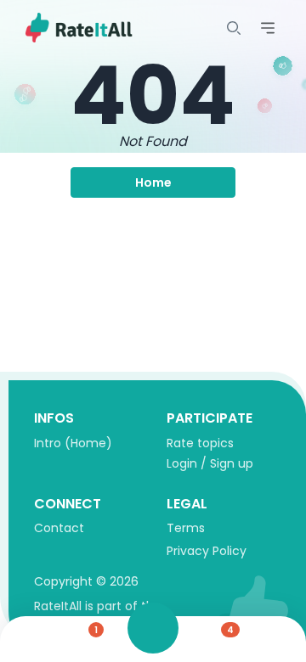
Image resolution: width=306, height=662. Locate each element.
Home (153, 182)
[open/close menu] (233, 28)
